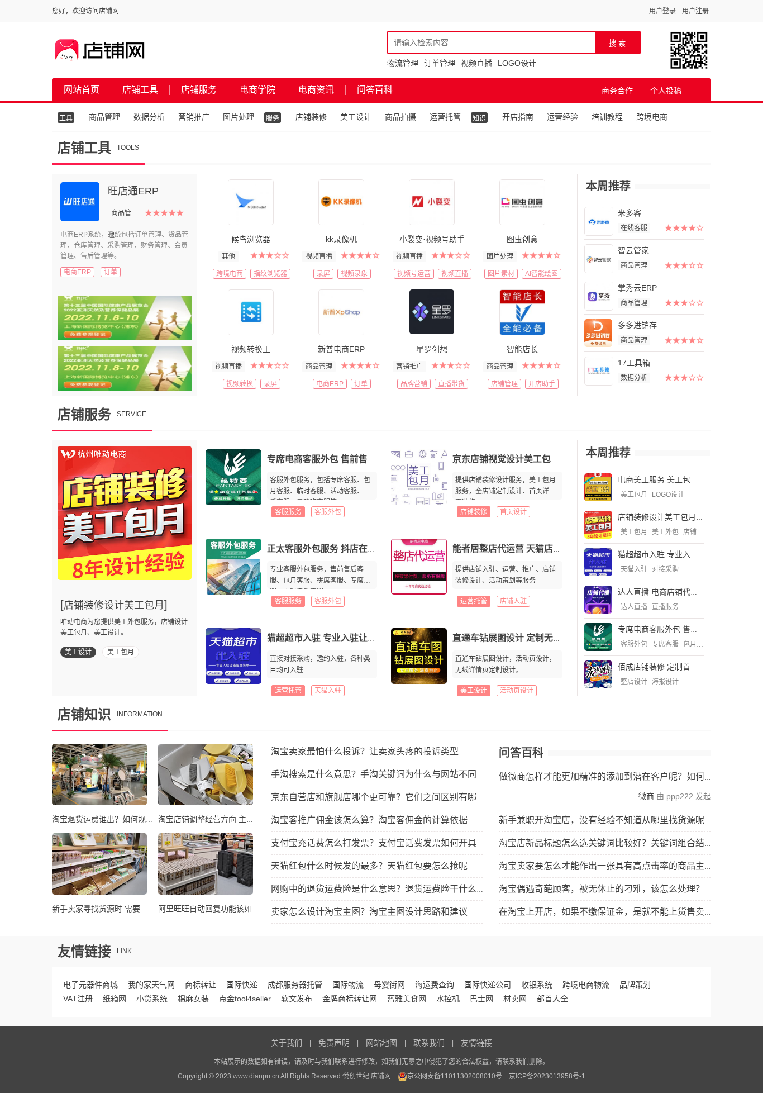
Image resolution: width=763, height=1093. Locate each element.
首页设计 (513, 512)
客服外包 (327, 512)
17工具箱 (634, 362)
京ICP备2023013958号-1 (547, 1076)
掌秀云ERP (637, 287)
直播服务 (665, 607)
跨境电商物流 (585, 984)
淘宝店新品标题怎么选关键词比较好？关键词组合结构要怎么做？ (628, 843)
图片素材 (501, 274)
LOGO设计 (517, 63)
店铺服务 (199, 89)
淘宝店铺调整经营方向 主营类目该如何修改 (233, 819)
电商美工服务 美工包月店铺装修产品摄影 (689, 479)
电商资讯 (316, 89)
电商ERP (77, 272)
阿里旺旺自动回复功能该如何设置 (216, 908)
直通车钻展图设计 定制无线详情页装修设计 (538, 638)
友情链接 (476, 1042)
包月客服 (696, 644)
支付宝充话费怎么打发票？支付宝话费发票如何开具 (373, 843)
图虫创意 (522, 239)
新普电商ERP (341, 349)
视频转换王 (250, 349)
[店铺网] (100, 50)
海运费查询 (434, 984)
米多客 (629, 212)
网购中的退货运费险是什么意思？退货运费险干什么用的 (382, 889)
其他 (228, 256)
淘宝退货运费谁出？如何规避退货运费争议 (126, 819)
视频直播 (476, 63)
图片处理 (238, 116)
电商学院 (257, 89)
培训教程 (607, 116)
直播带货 (451, 384)
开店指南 (517, 116)
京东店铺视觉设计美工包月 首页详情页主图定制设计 (556, 459)
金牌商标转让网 (349, 998)
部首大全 (552, 998)
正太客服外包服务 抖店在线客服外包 (339, 548)
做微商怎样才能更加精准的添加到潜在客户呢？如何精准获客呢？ (628, 776)
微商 (646, 796)
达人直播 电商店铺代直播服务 (670, 591)
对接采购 (665, 569)
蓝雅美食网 (406, 998)
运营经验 (562, 116)
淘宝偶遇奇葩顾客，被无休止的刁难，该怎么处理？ (601, 889)
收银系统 (536, 984)
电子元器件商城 (90, 984)
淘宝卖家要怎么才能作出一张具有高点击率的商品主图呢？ (615, 866)
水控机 (448, 998)
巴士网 (481, 998)
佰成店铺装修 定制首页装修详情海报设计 (689, 666)
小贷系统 (152, 998)
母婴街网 (389, 984)
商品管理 (104, 116)
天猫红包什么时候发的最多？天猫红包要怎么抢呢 (369, 866)
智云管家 (633, 250)
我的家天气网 (151, 984)
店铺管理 (504, 384)
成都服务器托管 (295, 984)
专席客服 (665, 644)
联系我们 (429, 1042)
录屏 (323, 274)
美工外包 (665, 532)
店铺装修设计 (703, 532)
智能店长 (522, 349)
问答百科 (375, 89)
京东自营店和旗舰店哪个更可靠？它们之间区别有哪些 (378, 797)
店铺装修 (311, 116)
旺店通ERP (133, 191)
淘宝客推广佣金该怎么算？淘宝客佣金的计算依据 (369, 820)
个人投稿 (665, 90)
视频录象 (354, 274)
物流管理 (402, 63)
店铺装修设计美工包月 (114, 605)
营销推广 (193, 116)
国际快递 (241, 984)
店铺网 (381, 1076)
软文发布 (296, 998)
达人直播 (634, 607)
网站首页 (81, 89)
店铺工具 (140, 89)
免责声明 (334, 1042)
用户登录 (662, 11)
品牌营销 (413, 384)
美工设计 (355, 116)
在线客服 (634, 228)
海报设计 (665, 682)
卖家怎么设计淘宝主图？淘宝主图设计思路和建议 (369, 911)
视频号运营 (414, 274)
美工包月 (120, 652)
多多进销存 (637, 325)
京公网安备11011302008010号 (454, 1076)
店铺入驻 (513, 601)
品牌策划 (635, 984)
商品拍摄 (400, 116)
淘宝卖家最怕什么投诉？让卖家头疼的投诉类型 (365, 751)
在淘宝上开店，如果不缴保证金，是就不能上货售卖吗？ (610, 911)
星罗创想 (431, 349)
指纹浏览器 (270, 274)
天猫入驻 (327, 691)
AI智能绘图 (541, 274)
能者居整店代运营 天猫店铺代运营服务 (529, 548)
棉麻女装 (193, 998)
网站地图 (381, 1042)
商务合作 (617, 90)
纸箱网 (114, 998)
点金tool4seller (245, 998)
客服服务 (288, 512)
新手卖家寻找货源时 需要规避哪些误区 (119, 908)
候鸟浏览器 (250, 239)
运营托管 (445, 116)
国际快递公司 (487, 984)
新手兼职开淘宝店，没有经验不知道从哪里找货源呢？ (606, 820)
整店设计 (634, 682)
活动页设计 (516, 691)
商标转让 (200, 984)
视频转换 (239, 384)
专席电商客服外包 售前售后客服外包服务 (348, 459)
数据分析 (149, 116)
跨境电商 (651, 116)
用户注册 (695, 11)
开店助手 (541, 384)
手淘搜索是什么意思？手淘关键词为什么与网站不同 (373, 774)
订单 (110, 272)
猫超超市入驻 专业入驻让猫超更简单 (339, 638)
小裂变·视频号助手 (432, 239)
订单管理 (439, 63)
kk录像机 (341, 239)
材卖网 (515, 998)
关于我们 (286, 1042)
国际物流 (348, 984)
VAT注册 (78, 998)
